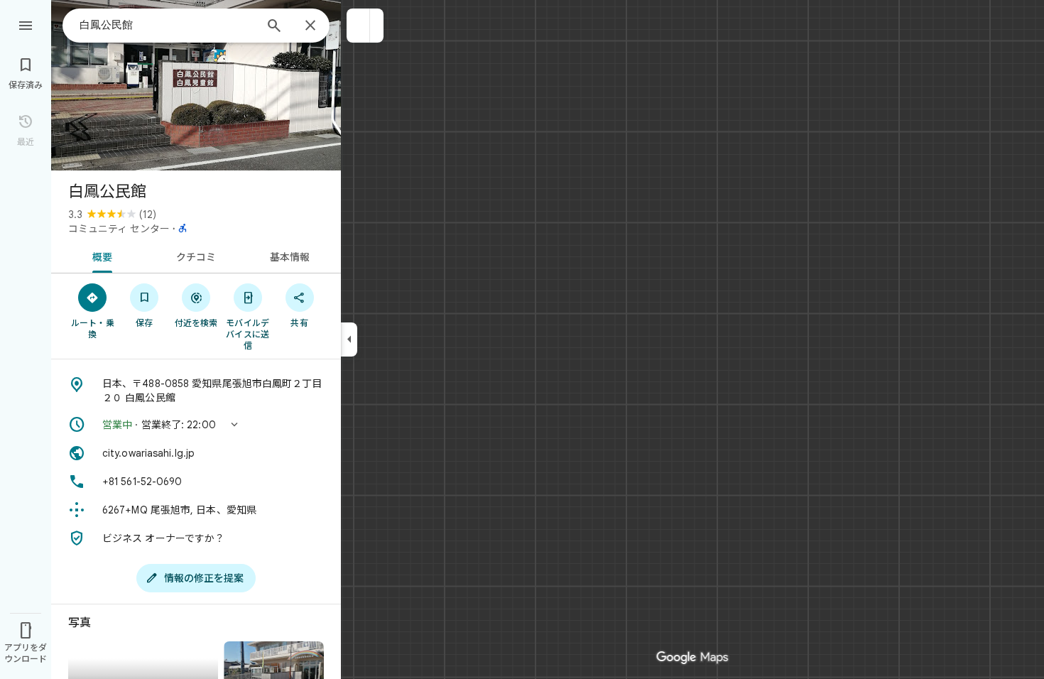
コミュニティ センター (119, 228)
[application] (522, 339)
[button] (358, 26)
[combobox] (167, 24)
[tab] (99, 256)
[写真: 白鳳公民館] (196, 85)
